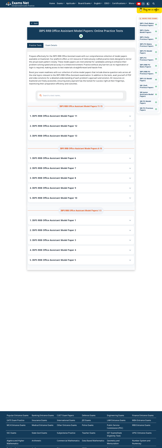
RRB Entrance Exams (141, 425)
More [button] (131, 3)
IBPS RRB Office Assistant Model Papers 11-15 (81, 106)
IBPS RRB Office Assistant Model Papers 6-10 (81, 148)
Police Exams (87, 425)
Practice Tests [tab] (35, 45)
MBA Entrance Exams (141, 420)
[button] (143, 4)
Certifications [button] (118, 3)
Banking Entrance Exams (43, 415)
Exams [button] (60, 3)
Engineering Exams (115, 415)
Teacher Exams (88, 433)
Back (35, 23)
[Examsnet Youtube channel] (138, 4)
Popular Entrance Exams (17, 415)
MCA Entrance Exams (16, 425)
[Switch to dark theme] (148, 4)
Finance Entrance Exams (143, 415)
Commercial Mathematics (68, 440)
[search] (153, 3)
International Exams (66, 420)
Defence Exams (88, 415)
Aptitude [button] (70, 3)
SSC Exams (11, 433)
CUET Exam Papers (65, 415)
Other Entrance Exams (67, 425)
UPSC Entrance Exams (142, 433)
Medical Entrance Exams (42, 425)
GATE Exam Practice (15, 420)
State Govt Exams (39, 433)
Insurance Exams (39, 420)
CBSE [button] (106, 3)
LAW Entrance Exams (116, 420)
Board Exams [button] (84, 3)
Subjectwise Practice (66, 433)
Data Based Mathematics (93, 440)
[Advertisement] (13, 43)
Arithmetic (36, 440)
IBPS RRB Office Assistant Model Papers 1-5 (81, 210)
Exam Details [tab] (51, 45)
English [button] (97, 3)
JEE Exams (86, 420)
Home (52, 3)
